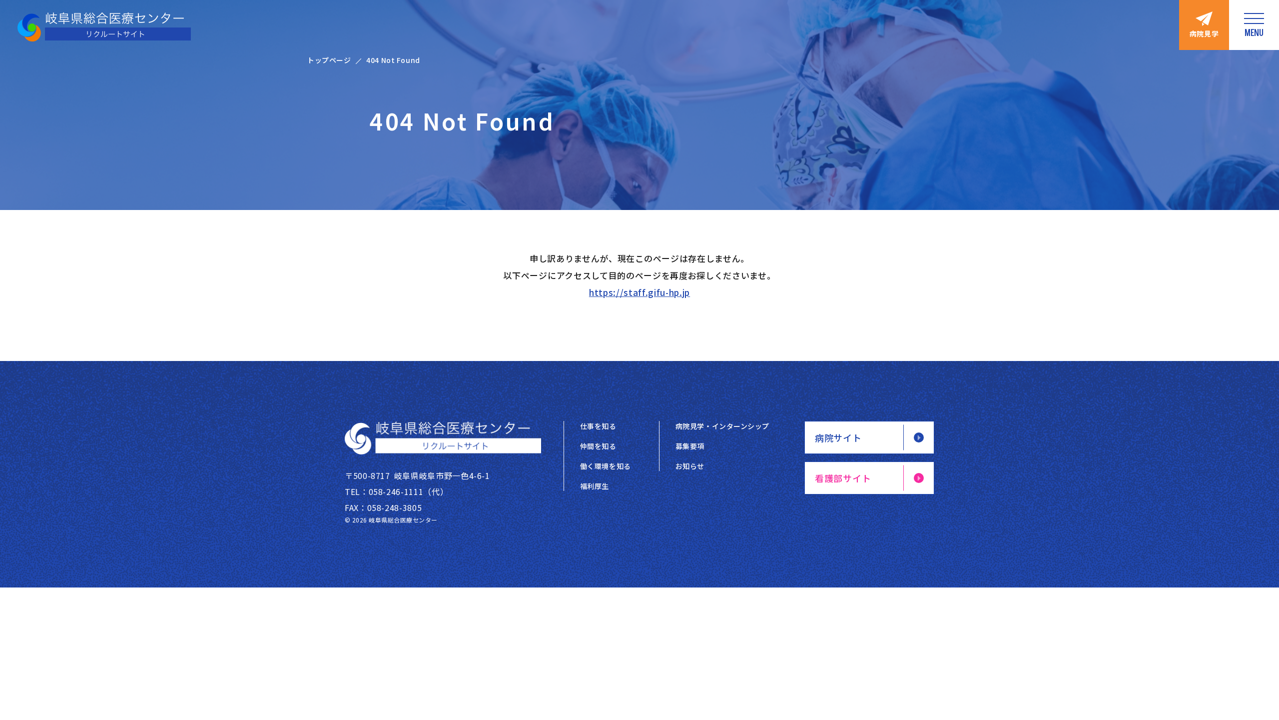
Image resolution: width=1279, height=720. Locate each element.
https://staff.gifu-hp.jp (639, 292)
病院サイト (838, 437)
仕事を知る (598, 426)
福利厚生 (594, 486)
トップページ (329, 60)
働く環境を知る (605, 466)
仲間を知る (598, 446)
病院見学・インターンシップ (722, 426)
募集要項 (689, 446)
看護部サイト (843, 478)
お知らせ (689, 466)
